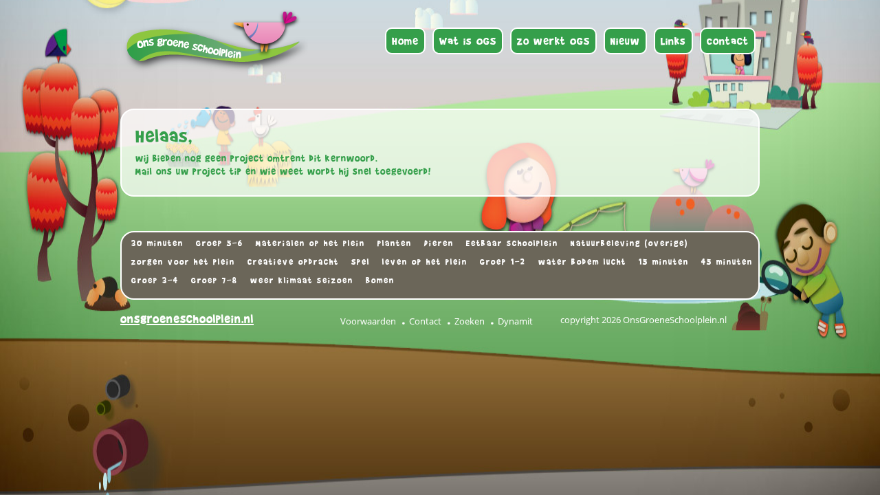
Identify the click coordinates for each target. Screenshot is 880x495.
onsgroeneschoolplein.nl (187, 319)
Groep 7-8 (214, 280)
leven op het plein (425, 262)
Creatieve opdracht (293, 262)
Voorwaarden (368, 321)
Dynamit (515, 321)
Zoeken (469, 321)
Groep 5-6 (219, 243)
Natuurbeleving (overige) (629, 243)
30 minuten (157, 243)
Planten (394, 243)
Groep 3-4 (155, 280)
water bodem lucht (582, 262)
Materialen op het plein (310, 243)
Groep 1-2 (503, 262)
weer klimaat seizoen (301, 280)
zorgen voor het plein (183, 262)
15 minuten (664, 262)
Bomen (380, 280)
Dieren (439, 243)
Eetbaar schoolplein (512, 243)
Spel (360, 262)
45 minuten (727, 262)
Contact (425, 321)
